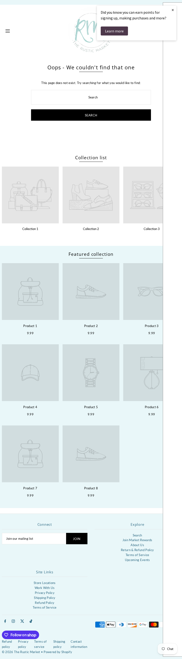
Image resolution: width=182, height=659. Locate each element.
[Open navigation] (34, 30)
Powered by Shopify (58, 652)
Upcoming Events (137, 560)
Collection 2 (91, 229)
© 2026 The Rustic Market (21, 652)
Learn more (114, 31)
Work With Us (45, 588)
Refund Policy (44, 603)
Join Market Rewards (137, 540)
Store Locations (45, 583)
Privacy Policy (45, 593)
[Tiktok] (31, 621)
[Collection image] (30, 195)
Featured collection (91, 254)
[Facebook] (5, 621)
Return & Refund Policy (137, 550)
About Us (137, 545)
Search (137, 535)
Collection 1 (30, 229)
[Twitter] (22, 621)
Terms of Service (137, 555)
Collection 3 (152, 229)
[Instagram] (13, 621)
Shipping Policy (44, 598)
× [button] (173, 10)
